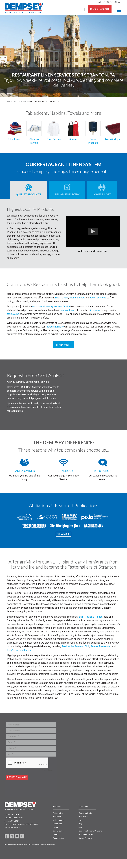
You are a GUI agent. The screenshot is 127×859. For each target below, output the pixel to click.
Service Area (19, 101)
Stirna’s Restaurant (101, 646)
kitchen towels (69, 310)
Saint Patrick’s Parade (91, 616)
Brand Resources (86, 834)
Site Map (43, 844)
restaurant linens (55, 326)
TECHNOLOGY (63, 470)
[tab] (28, 190)
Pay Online (83, 816)
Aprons (73, 139)
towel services (98, 297)
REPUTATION (103, 470)
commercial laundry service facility (51, 306)
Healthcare (57, 824)
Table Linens (14, 139)
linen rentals (61, 297)
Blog (80, 824)
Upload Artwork (85, 838)
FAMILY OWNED (24, 470)
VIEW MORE (63, 534)
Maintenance (58, 820)
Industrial (57, 816)
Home (9, 101)
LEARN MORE (63, 344)
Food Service (53, 139)
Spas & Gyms (58, 831)
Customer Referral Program (90, 831)
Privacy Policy (51, 844)
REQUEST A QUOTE (99, 9)
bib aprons (94, 310)
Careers (82, 820)
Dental (55, 827)
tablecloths (13, 314)
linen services (77, 297)
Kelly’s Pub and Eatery (19, 650)
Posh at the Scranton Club (76, 646)
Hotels (55, 834)
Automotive (58, 813)
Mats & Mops (112, 139)
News (81, 827)
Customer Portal (85, 813)
